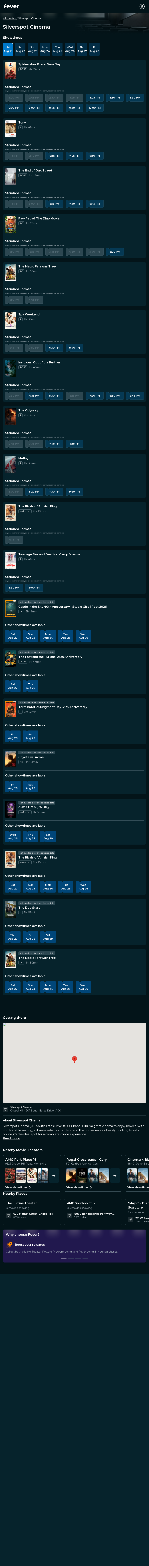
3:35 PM (54, 251)
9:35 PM (74, 443)
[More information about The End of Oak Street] (10, 176)
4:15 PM (14, 539)
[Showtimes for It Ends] (82, 1175)
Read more (11, 1138)
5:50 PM (115, 97)
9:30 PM (74, 107)
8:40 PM (74, 347)
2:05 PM (34, 97)
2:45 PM (14, 443)
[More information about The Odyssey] (10, 416)
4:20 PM (74, 251)
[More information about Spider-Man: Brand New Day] (10, 70)
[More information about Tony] (10, 128)
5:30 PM (54, 395)
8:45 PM (54, 107)
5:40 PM (94, 251)
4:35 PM (54, 155)
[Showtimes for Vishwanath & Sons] (43, 1175)
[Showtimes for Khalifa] (93, 1175)
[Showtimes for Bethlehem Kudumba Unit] (104, 1175)
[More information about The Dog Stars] (10, 909)
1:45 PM (14, 347)
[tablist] (74, 1250)
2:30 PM (14, 395)
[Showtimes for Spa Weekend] (32, 1175)
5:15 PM (54, 203)
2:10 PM (34, 155)
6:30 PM (135, 97)
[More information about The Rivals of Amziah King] (10, 512)
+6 (53, 1175)
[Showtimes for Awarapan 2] (10, 1175)
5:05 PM (95, 97)
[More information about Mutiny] (10, 464)
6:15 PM (74, 395)
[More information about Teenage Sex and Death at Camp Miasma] (10, 560)
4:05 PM (34, 299)
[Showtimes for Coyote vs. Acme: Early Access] (71, 1175)
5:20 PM (34, 491)
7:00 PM (14, 107)
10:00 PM (95, 107)
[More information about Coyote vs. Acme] (10, 759)
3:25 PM (74, 97)
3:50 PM (34, 347)
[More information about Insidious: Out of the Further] (10, 368)
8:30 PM (114, 395)
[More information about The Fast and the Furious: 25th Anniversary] (10, 658)
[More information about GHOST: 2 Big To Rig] (10, 809)
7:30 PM (74, 203)
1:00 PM (14, 97)
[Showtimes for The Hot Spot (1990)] (21, 1175)
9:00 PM (34, 587)
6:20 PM (115, 251)
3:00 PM (34, 203)
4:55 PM (34, 395)
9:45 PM (94, 203)
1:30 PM (14, 251)
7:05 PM (74, 155)
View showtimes (16, 1187)
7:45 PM (54, 443)
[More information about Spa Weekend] (10, 320)
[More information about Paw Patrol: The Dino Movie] (10, 224)
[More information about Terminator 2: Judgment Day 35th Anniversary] (10, 709)
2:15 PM (34, 251)
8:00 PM (34, 107)
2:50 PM (54, 97)
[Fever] (11, 6)
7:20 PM (94, 395)
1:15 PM (14, 155)
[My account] (142, 6)
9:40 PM (74, 491)
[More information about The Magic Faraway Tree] (10, 272)
